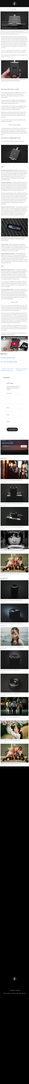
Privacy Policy (6, 993)
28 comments (3, 625)
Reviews (16, 21)
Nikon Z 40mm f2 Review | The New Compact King (11, 623)
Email (8, 414)
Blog (12, 21)
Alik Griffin (4, 28)
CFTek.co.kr (8, 56)
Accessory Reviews (6, 21)
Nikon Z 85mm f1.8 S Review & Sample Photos (11, 740)
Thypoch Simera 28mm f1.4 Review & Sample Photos (12, 503)
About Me (18, 993)
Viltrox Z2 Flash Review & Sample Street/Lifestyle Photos (13, 550)
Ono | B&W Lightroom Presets (8, 357)
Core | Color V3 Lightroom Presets (9, 362)
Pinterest (18, 990)
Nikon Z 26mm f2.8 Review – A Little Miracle (10, 693)
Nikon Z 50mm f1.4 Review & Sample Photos (10, 716)
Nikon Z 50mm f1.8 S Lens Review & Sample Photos (12, 600)
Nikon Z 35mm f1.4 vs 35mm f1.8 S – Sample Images (12, 646)
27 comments (3, 672)
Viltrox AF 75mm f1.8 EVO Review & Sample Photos (12, 480)
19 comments (3, 575)
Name (8, 407)
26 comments (3, 695)
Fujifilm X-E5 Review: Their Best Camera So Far (11, 573)
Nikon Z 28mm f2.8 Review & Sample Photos (10, 670)
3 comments (3, 552)
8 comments (3, 482)
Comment (9, 393)
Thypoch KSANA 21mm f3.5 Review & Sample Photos (12, 526)
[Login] (15, 9)
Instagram (12, 990)
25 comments (3, 718)
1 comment (3, 528)
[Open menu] (13, 9)
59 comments (3, 602)
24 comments (3, 742)
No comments (4, 505)
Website (8, 421)
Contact (24, 993)
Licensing (13, 993)
